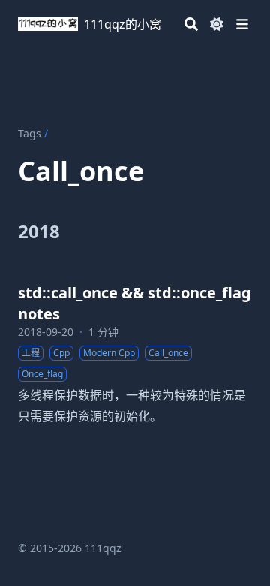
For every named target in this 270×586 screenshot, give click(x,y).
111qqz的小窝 (122, 24)
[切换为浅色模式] (217, 24)
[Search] (191, 24)
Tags (29, 133)
